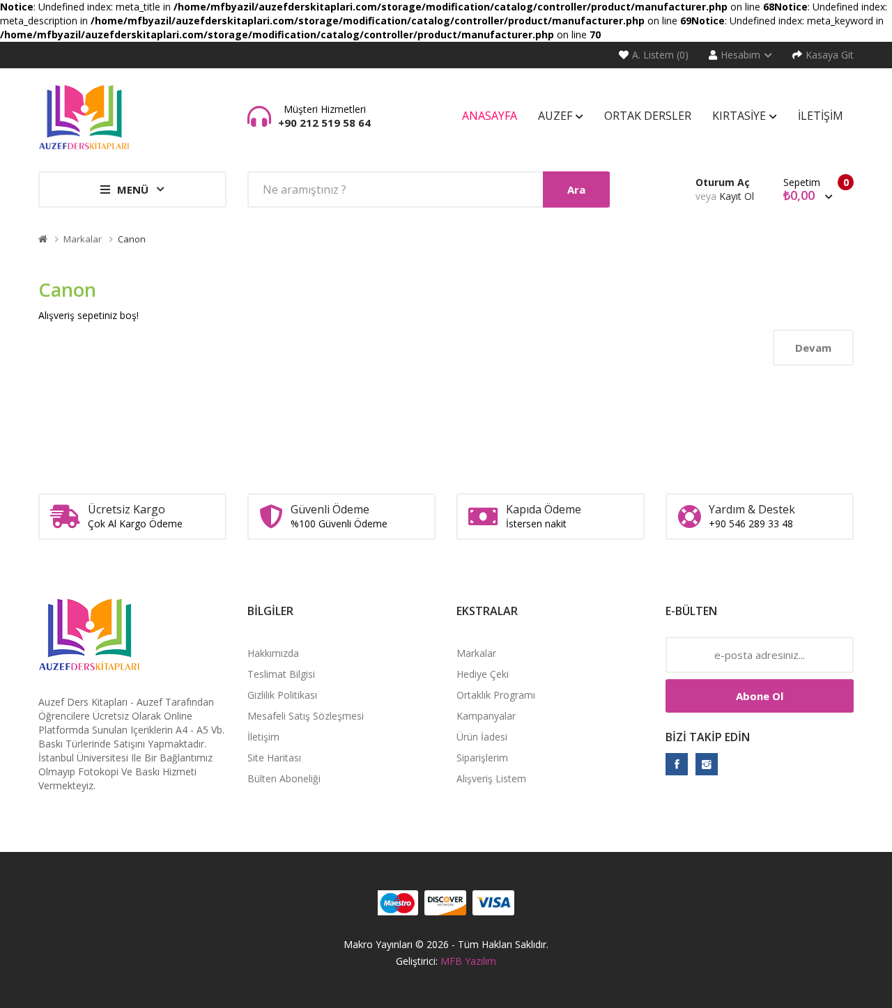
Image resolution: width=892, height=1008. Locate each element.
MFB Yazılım (468, 961)
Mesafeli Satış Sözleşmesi (305, 715)
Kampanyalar (486, 715)
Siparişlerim (482, 757)
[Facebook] (677, 764)
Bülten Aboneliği (284, 778)
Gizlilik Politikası (282, 694)
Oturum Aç (722, 182)
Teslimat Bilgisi (281, 674)
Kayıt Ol (736, 196)
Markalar (82, 239)
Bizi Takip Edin (708, 737)
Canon (132, 239)
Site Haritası (274, 757)
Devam (813, 348)
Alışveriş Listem (491, 778)
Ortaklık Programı (495, 694)
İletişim (263, 736)
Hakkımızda (273, 653)
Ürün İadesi (481, 736)
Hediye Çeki (482, 674)
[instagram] (706, 764)
